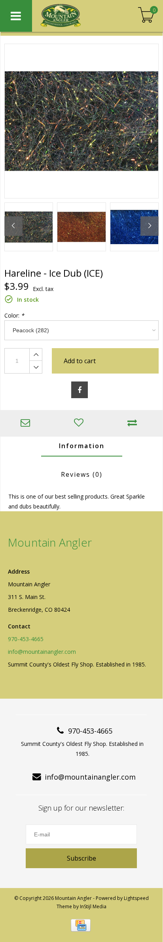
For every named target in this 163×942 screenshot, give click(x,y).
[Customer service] (27, 423)
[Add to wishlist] (80, 423)
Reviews (81, 474)
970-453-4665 (26, 639)
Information (81, 445)
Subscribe (81, 858)
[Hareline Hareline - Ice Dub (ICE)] (81, 121)
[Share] (79, 389)
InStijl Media (93, 906)
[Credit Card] (81, 925)
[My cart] (146, 15)
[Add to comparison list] (134, 423)
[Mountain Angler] (75, 16)
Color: (14, 315)
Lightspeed (136, 898)
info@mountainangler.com (42, 651)
